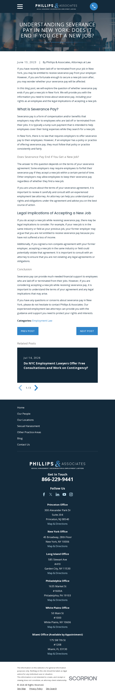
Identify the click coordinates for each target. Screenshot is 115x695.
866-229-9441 (57, 479)
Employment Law (42, 320)
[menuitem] (21, 688)
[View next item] (36, 388)
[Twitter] (50, 494)
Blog (20, 438)
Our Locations (25, 420)
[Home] (56, 6)
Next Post (87, 331)
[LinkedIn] (57, 494)
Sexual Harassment (28, 426)
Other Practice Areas (29, 432)
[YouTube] (64, 494)
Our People (23, 413)
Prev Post (28, 331)
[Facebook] (44, 494)
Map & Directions (57, 523)
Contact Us (23, 444)
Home (20, 407)
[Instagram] (71, 494)
